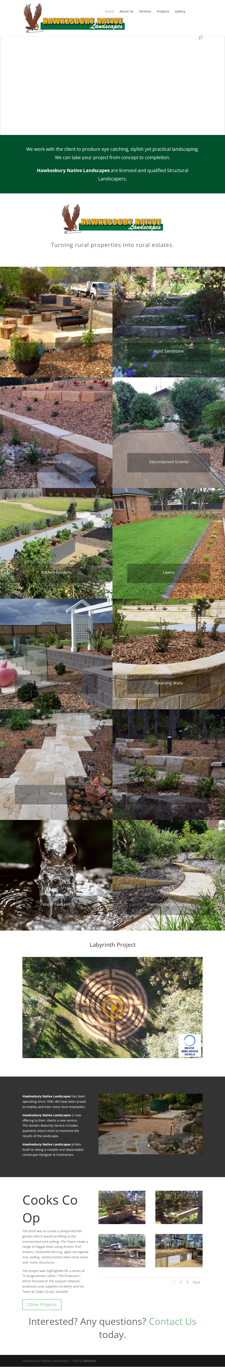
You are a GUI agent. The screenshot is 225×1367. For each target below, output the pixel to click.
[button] (6, 78)
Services (145, 11)
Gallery (180, 11)
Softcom (89, 1361)
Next (196, 1282)
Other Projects (42, 1305)
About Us (126, 11)
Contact (111, 24)
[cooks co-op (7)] (178, 1266)
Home (109, 11)
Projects (163, 11)
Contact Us (172, 1321)
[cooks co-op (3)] (121, 1266)
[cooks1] (121, 1223)
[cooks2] (178, 1223)
